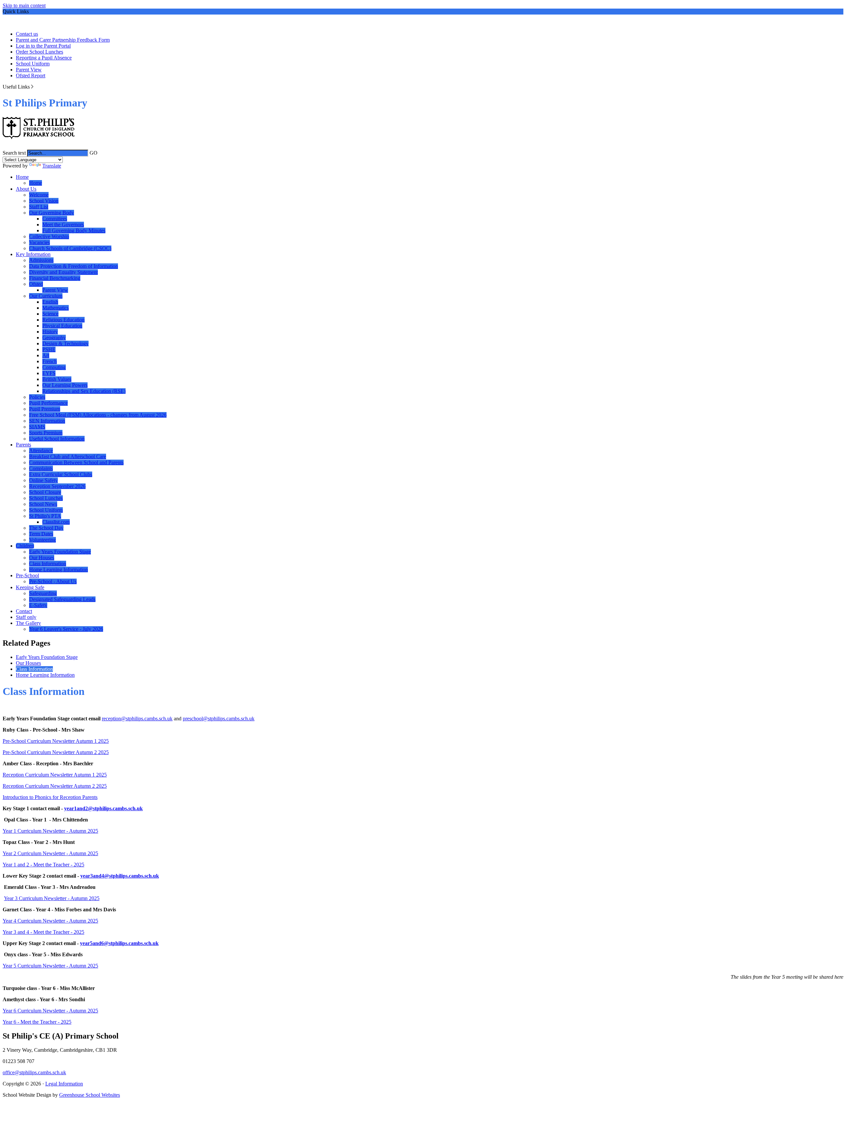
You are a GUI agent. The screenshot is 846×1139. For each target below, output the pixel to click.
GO (93, 153)
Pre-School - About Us (53, 581)
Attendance (41, 450)
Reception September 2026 (57, 486)
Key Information (33, 254)
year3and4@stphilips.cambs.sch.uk (119, 876)
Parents (23, 444)
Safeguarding (43, 593)
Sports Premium (45, 433)
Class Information (47, 563)
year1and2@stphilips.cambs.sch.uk (103, 808)
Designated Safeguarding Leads (62, 599)
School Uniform (33, 63)
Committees (54, 218)
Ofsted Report (30, 75)
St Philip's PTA (45, 516)
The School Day (46, 528)
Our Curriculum (45, 296)
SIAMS (37, 427)
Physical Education (62, 325)
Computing (54, 367)
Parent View (29, 69)
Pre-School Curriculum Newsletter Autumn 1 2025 (56, 741)
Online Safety (43, 480)
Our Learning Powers (65, 385)
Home (22, 177)
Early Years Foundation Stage (60, 551)
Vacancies (39, 242)
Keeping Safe (30, 587)
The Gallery (28, 623)
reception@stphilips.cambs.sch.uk (137, 718)
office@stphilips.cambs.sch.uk (34, 1072)
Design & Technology (65, 343)
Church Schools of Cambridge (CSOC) (70, 248)
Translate (51, 166)
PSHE (49, 349)
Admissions (41, 260)
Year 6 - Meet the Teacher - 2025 (37, 1022)
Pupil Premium (44, 409)
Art (45, 355)
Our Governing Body (51, 212)
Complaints (41, 468)
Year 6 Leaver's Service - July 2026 (66, 629)
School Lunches (46, 498)
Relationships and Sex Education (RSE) (84, 391)
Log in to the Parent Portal (43, 46)
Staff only (26, 617)
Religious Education (63, 320)
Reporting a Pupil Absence (44, 57)
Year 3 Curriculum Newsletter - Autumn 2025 (51, 898)
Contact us (27, 34)
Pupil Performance (48, 403)
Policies (37, 397)
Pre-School (27, 575)
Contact (24, 611)
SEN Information (47, 421)
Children (25, 546)
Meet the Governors (63, 224)
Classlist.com (56, 522)
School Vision (43, 201)
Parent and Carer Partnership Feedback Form (63, 40)
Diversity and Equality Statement (63, 272)
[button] (32, 87)
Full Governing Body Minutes (73, 230)
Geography (54, 337)
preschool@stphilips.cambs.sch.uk (218, 718)
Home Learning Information (58, 569)
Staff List (38, 206)
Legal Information (64, 1083)
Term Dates (41, 534)
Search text (14, 153)
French (49, 361)
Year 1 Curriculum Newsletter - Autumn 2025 (50, 831)
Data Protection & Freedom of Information (73, 266)
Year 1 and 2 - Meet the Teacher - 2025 (43, 864)
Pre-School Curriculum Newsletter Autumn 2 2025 (56, 752)
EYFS (49, 373)
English (50, 302)
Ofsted (36, 284)
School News (43, 504)
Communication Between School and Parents (76, 462)
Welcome (39, 195)
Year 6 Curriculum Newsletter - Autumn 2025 (50, 1010)
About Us (26, 189)
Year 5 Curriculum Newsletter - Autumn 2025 (50, 965)
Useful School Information (57, 438)
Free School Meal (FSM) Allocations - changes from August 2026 (98, 415)
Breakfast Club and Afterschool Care (67, 456)
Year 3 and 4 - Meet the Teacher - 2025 (43, 932)
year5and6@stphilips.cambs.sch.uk (119, 943)
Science (50, 314)
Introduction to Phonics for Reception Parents (50, 797)
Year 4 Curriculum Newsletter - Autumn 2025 (50, 921)
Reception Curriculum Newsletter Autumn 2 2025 (55, 786)
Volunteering (42, 540)
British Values (56, 379)
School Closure (45, 492)
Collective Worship (49, 236)
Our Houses (41, 557)
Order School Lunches (39, 52)
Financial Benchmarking (54, 278)
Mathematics (55, 308)
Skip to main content (24, 5)
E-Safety (38, 605)
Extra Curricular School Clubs (60, 474)
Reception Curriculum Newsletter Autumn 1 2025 (55, 775)
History (50, 331)
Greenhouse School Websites (89, 1095)
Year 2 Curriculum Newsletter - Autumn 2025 (50, 853)
